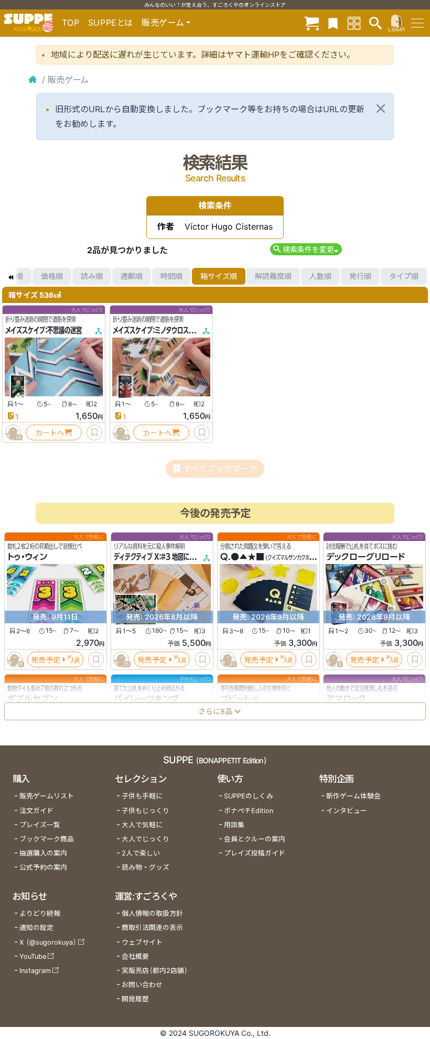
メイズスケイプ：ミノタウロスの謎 (156, 330)
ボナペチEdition (248, 811)
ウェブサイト (142, 942)
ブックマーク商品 (46, 839)
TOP (71, 22)
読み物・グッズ (145, 867)
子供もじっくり (145, 811)
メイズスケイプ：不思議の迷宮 (43, 330)
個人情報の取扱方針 (152, 913)
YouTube (32, 956)
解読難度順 (273, 276)
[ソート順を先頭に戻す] (10, 276)
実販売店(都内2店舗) (155, 971)
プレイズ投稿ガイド (254, 853)
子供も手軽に (142, 796)
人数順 (320, 276)
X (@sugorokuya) (48, 942)
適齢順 (132, 276)
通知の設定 (36, 928)
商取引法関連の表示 (152, 928)
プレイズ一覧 (39, 825)
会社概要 (135, 956)
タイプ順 (403, 276)
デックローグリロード (365, 557)
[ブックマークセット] (333, 23)
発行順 (360, 276)
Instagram (35, 971)
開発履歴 (135, 999)
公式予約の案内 (43, 867)
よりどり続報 (39, 913)
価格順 (52, 276)
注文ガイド (36, 811)
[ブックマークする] (94, 432)
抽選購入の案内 (43, 853)
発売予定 (45, 659)
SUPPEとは (110, 22)
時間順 (171, 276)
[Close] (380, 108)
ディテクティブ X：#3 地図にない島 (160, 557)
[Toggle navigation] (417, 23)
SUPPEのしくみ (248, 796)
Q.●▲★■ (242, 557)
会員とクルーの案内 (254, 839)
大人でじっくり (145, 839)
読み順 (92, 276)
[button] (306, 249)
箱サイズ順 (218, 276)
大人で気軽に (142, 825)
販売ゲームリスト (46, 796)
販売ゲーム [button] (163, 22)
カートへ (49, 432)
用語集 (234, 825)
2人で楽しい (141, 853)
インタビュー (346, 811)
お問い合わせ (142, 985)
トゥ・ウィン (27, 557)
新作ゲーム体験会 (353, 796)
